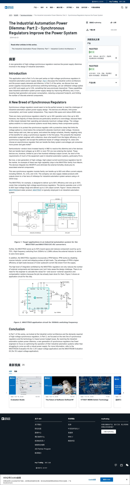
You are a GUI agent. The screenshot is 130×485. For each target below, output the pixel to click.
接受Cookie (106, 479)
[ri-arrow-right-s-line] (123, 392)
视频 (15, 371)
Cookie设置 (92, 479)
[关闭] (127, 479)
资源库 (70, 433)
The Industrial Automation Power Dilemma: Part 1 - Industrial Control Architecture (43, 49)
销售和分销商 (40, 445)
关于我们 (38, 424)
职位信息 (38, 429)
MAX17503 (13, 190)
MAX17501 (37, 190)
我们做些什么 (40, 437)
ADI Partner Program (43, 449)
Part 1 (45, 81)
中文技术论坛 (73, 429)
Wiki (69, 437)
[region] (65, 479)
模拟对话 (71, 441)
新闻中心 (38, 433)
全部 (10, 371)
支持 (69, 424)
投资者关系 (39, 441)
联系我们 (38, 453)
